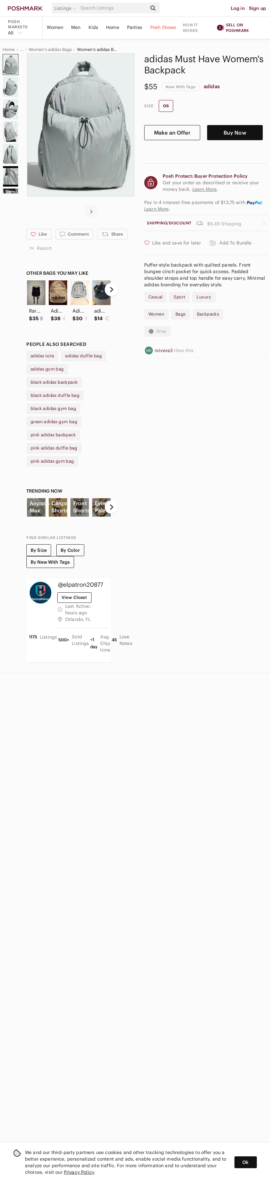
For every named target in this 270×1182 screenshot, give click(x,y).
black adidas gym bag (53, 408)
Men (75, 27)
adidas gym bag (47, 369)
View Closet (74, 597)
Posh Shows (163, 27)
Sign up (257, 8)
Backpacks (208, 314)
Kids (93, 27)
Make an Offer (172, 132)
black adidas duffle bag (55, 395)
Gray (161, 331)
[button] (66, 8)
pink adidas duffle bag (54, 448)
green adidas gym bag (54, 421)
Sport (179, 297)
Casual (155, 297)
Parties (134, 27)
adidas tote (42, 356)
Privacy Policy (79, 1172)
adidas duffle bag (83, 356)
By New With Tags (50, 562)
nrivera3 (164, 350)
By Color (70, 550)
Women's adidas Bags (50, 49)
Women (55, 27)
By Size (39, 550)
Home (112, 27)
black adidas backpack (54, 382)
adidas (212, 86)
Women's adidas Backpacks (98, 49)
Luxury (204, 297)
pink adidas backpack (53, 435)
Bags (181, 314)
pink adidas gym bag (52, 461)
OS (166, 105)
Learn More (156, 209)
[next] (91, 211)
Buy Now (235, 132)
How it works (190, 27)
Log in (238, 8)
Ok (245, 1162)
